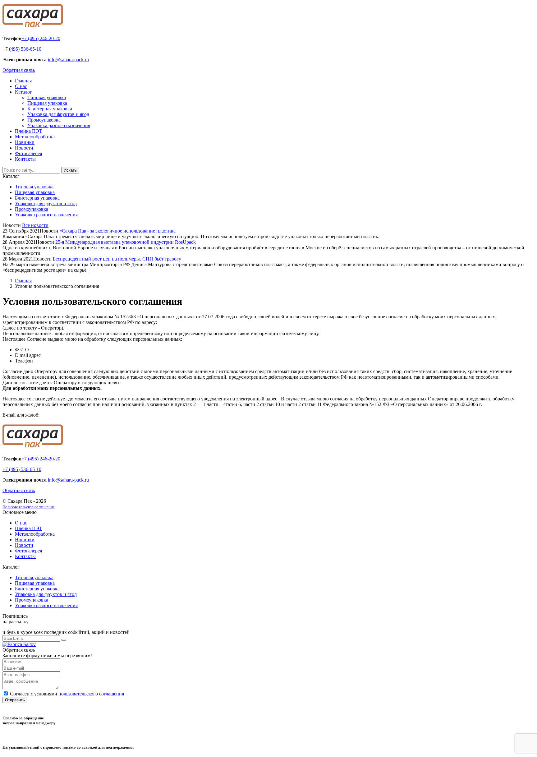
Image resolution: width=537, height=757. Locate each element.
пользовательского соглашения (91, 693)
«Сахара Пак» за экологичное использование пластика (117, 230)
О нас (21, 86)
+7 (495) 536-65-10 (21, 49)
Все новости (35, 225)
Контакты (25, 159)
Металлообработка (35, 136)
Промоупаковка (44, 119)
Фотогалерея (28, 153)
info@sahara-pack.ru (68, 59)
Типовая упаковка (46, 97)
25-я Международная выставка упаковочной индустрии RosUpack (125, 242)
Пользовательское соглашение (28, 507)
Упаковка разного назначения (58, 125)
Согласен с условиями (67, 693)
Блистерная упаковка (49, 108)
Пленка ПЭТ (28, 131)
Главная (23, 80)
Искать (70, 170)
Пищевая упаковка (47, 103)
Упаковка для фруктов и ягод (58, 114)
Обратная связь (18, 70)
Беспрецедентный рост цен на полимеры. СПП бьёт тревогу (117, 258)
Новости (24, 147)
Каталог (23, 92)
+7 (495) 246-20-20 (40, 38)
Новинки (24, 142)
